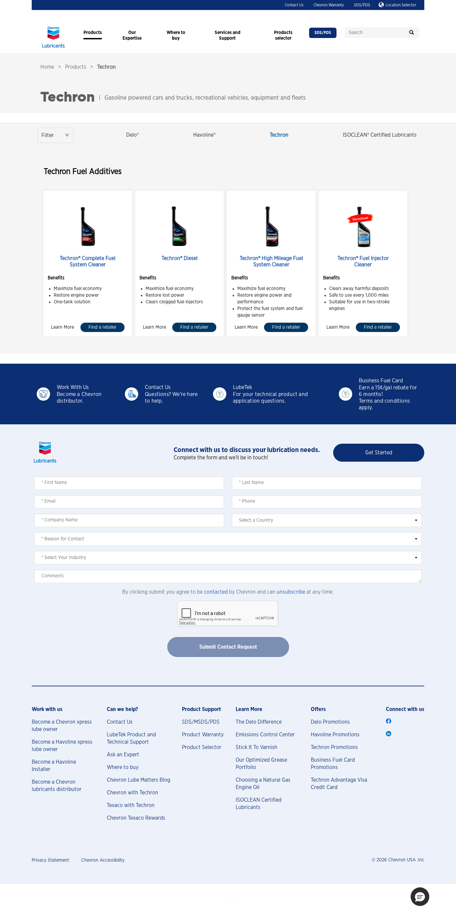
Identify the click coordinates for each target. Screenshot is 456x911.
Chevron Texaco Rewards (136, 818)
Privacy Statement (50, 860)
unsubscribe (291, 592)
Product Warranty (203, 734)
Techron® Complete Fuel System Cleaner (88, 261)
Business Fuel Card (381, 380)
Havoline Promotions (335, 734)
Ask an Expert (123, 754)
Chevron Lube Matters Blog (138, 780)
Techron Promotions (334, 747)
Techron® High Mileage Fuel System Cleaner (271, 261)
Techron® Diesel (180, 258)
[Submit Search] (411, 33)
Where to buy (123, 767)
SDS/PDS (362, 5)
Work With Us (73, 387)
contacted (216, 592)
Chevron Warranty (328, 5)
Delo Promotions (330, 722)
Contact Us (294, 5)
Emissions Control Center (265, 734)
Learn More (62, 327)
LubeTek (242, 387)
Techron (279, 135)
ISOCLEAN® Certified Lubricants (380, 135)
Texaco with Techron (131, 805)
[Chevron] (53, 48)
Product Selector (201, 747)
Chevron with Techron (132, 792)
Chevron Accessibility (103, 860)
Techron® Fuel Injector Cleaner (363, 261)
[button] (420, 896)
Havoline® (204, 135)
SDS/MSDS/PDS (201, 722)
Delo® (132, 135)
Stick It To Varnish (256, 747)
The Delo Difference (259, 722)
